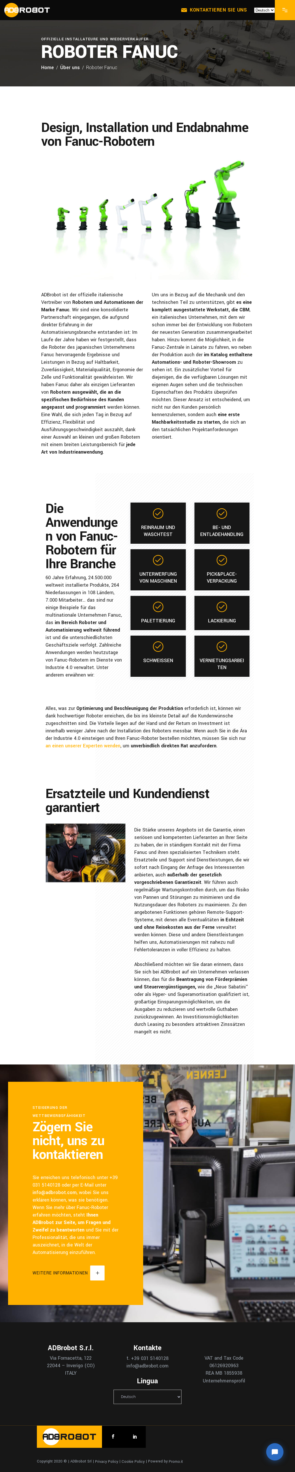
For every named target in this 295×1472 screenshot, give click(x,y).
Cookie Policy (133, 1461)
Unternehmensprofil (224, 1380)
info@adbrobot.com (55, 1192)
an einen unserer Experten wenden (83, 745)
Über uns (70, 67)
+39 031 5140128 (150, 1358)
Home (47, 67)
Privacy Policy (106, 1461)
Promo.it (176, 1461)
